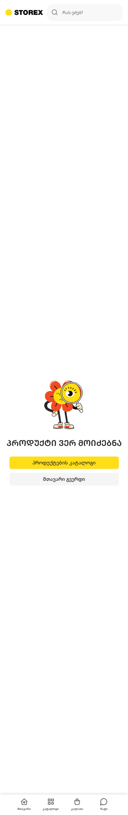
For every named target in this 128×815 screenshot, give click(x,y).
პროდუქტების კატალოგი (64, 462)
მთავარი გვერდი (64, 479)
